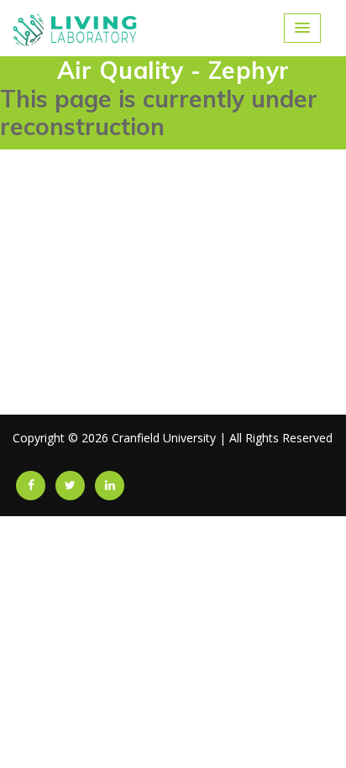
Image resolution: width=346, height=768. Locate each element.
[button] (302, 28)
